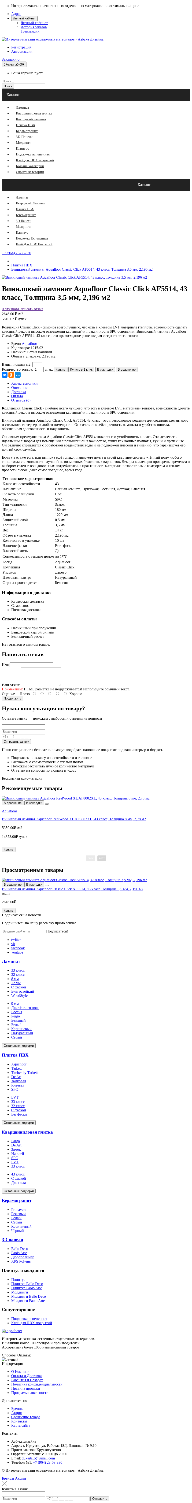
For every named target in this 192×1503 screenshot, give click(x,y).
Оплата (17, 396)
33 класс (18, 970)
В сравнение (127, 369)
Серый (16, 1037)
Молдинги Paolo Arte (28, 1301)
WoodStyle (19, 996)
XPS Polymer (21, 1261)
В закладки (105, 369)
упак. (48, 369)
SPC (14, 1089)
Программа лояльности (29, 1393)
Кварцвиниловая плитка (27, 1132)
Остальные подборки (19, 1045)
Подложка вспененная (29, 1319)
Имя (5, 665)
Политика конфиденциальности (37, 1384)
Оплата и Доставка (26, 1376)
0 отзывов (10, 309)
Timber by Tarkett (24, 1073)
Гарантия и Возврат (27, 1380)
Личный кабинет (34, 23)
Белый (16, 1025)
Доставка (18, 392)
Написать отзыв (30, 309)
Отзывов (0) (20, 400)
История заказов (34, 27)
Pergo (15, 1016)
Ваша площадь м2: (16, 364)
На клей (17, 1154)
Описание (19, 388)
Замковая (18, 1081)
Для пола (18, 1183)
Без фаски (19, 1114)
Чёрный (17, 1231)
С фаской (18, 987)
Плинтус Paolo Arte (26, 1288)
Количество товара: (17, 369)
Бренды (17, 1409)
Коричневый (21, 1029)
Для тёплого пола (25, 1008)
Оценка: (8, 694)
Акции (16, 1413)
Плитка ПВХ (15, 1055)
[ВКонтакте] (4, 375)
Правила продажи (25, 1388)
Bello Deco (19, 1249)
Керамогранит (16, 1200)
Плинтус (18, 1280)
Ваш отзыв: (11, 685)
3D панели (12, 1239)
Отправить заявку (16, 741)
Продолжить (12, 698)
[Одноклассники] (11, 375)
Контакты (19, 1421)
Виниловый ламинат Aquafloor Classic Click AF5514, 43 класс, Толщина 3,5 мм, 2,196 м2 (72, 889)
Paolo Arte (19, 1253)
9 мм (15, 1004)
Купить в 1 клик (81, 369)
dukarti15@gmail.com (38, 1458)
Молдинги (19, 1292)
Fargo (15, 1141)
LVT (14, 1097)
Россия (16, 1012)
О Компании (21, 1372)
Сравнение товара (25, 1417)
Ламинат (11, 961)
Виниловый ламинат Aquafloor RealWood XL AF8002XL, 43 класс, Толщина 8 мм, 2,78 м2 (74, 819)
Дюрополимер (22, 1257)
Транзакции (30, 31)
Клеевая (17, 1085)
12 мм (16, 983)
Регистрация (21, 47)
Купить (61, 369)
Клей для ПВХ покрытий (31, 1323)
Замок (16, 1149)
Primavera (18, 1210)
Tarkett (16, 1068)
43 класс (18, 1174)
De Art (16, 1077)
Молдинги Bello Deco (28, 1296)
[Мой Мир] (18, 375)
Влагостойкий (22, 991)
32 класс (18, 974)
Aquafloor (29, 344)
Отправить (99, 1498)
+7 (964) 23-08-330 (16, 253)
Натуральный (22, 1033)
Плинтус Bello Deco (27, 1284)
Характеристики (24, 383)
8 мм (15, 979)
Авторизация (21, 51)
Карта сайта (20, 1425)
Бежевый (18, 1020)
